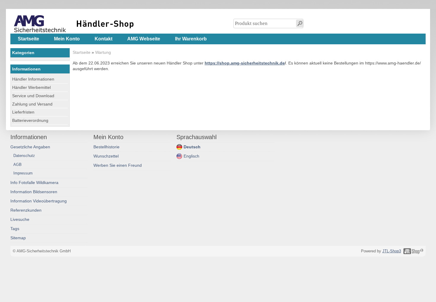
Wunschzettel (106, 156)
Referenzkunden (26, 210)
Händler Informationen (33, 79)
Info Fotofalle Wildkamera (34, 182)
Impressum (23, 173)
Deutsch (192, 147)
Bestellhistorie (106, 147)
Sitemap (18, 238)
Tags (14, 229)
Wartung (103, 52)
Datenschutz (24, 155)
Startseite (81, 52)
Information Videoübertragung (38, 201)
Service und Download (33, 95)
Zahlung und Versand (32, 104)
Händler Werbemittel (31, 87)
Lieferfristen (23, 112)
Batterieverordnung (30, 120)
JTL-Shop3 (391, 251)
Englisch (191, 156)
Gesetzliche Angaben (30, 147)
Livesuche (19, 219)
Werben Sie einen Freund (117, 165)
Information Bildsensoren (33, 192)
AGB (17, 164)
